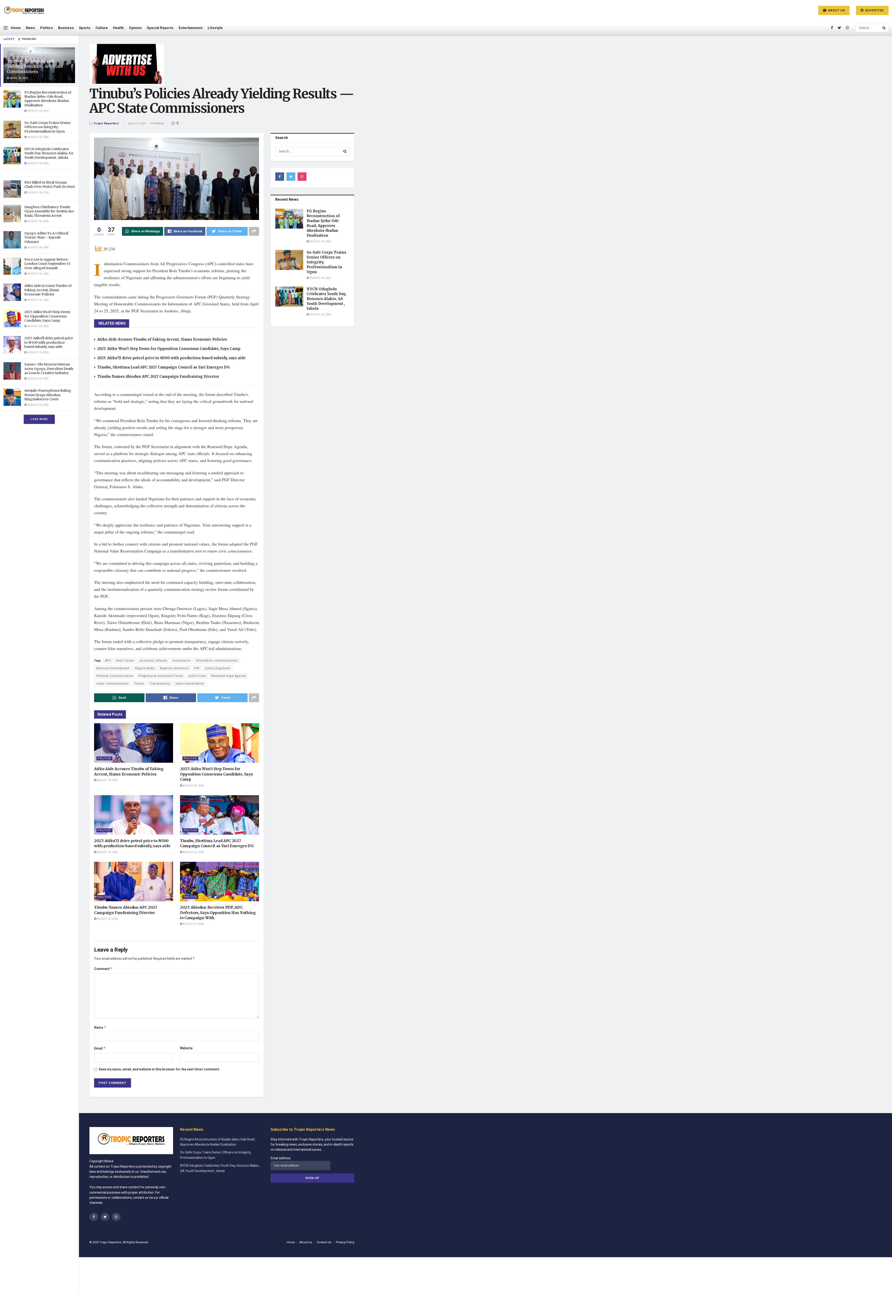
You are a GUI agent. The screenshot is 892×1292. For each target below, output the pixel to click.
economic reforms (153, 661)
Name (100, 1027)
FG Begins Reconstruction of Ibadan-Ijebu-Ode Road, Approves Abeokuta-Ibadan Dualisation (47, 98)
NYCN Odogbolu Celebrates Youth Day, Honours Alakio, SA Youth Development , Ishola (48, 153)
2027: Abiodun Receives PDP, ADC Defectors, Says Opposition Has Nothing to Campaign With (218, 912)
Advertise (874, 10)
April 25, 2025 (137, 123)
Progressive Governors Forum (161, 676)
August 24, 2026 (107, 780)
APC (108, 661)
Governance (181, 661)
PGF (197, 668)
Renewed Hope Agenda (228, 676)
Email (100, 1048)
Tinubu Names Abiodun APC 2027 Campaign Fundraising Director (158, 376)
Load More (39, 419)
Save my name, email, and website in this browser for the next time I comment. (159, 1069)
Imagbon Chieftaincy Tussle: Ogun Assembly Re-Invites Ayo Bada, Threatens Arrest (49, 211)
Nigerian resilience (174, 668)
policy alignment (217, 668)
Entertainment (191, 27)
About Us (836, 10)
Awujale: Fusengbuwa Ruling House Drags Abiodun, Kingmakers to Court (47, 394)
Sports (84, 27)
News (30, 27)
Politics (46, 27)
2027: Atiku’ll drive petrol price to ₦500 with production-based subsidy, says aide (48, 342)
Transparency (160, 684)
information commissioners (217, 661)
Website (186, 1048)
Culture (101, 27)
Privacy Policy (345, 1242)
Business (66, 27)
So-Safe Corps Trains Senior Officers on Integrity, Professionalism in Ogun (47, 127)
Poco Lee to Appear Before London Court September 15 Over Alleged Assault (47, 263)
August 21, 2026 (193, 924)
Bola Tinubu (125, 661)
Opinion (135, 27)
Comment (103, 968)
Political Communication (114, 676)
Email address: (281, 1158)
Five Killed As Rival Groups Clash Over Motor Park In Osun (49, 184)
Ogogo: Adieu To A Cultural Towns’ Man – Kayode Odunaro (46, 237)
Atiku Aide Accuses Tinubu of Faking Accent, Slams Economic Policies (48, 290)
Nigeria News (145, 668)
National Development (113, 668)
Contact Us (324, 1242)
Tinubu (139, 684)
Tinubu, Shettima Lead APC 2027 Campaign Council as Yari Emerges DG (163, 367)
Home (16, 27)
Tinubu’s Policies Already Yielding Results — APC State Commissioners (35, 66)
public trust (197, 676)
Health (118, 27)
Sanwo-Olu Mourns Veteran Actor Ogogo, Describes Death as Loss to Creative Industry (48, 368)
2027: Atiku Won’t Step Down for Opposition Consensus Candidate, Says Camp (47, 316)
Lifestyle (215, 27)
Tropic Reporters (106, 123)
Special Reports (160, 27)
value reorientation (190, 684)
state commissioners (112, 684)
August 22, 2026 (193, 852)
